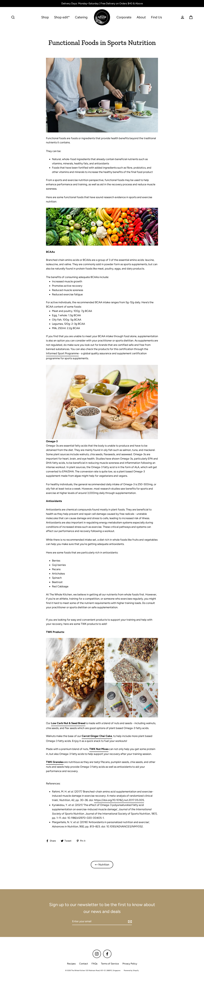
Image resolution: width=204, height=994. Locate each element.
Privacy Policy (129, 963)
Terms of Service (110, 963)
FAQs (94, 963)
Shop (45, 17)
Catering (81, 17)
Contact (83, 963)
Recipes (71, 963)
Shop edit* (62, 17)
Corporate (123, 17)
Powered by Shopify (131, 970)
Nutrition (103, 864)
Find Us (156, 17)
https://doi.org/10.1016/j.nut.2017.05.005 (119, 800)
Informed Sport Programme (62, 353)
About (141, 17)
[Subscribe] (129, 921)
